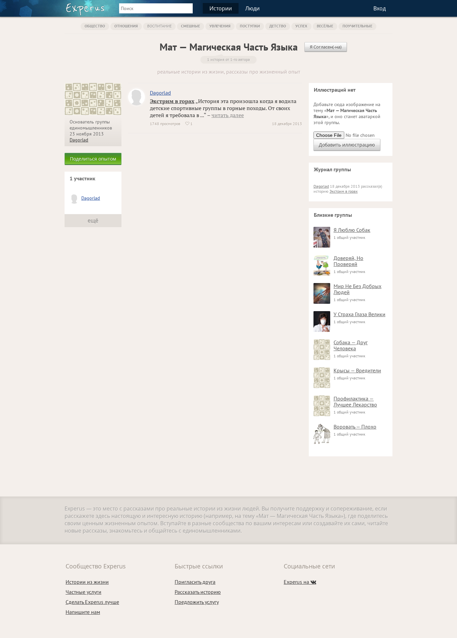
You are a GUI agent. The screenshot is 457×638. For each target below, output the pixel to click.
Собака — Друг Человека (351, 345)
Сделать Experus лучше (92, 602)
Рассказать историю (198, 591)
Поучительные (357, 25)
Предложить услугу (197, 602)
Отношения (126, 25)
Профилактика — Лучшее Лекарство (355, 401)
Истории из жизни (87, 581)
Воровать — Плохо (355, 426)
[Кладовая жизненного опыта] (85, 9)
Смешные (190, 25)
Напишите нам (83, 612)
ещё (93, 220)
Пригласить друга (195, 581)
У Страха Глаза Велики (359, 314)
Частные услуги (83, 591)
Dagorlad (79, 140)
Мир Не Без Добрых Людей (357, 289)
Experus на (300, 581)
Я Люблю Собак (352, 229)
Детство (277, 25)
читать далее (227, 115)
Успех (301, 25)
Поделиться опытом (93, 159)
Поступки (250, 25)
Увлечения (220, 25)
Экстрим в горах (172, 101)
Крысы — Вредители (357, 370)
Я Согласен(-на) (326, 47)
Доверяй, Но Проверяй (348, 261)
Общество (95, 25)
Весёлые (325, 25)
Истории (220, 8)
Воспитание (159, 25)
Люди (252, 8)
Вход (379, 8)
